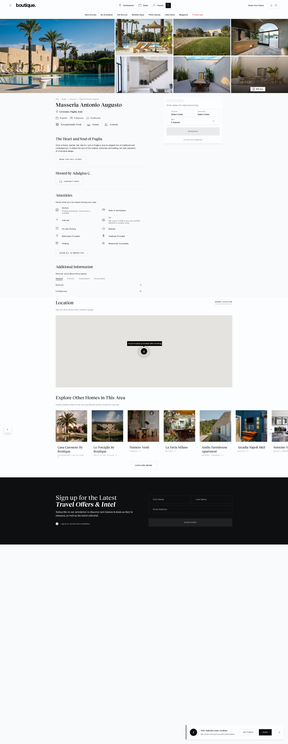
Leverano (72, 99)
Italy (57, 99)
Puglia (64, 99)
